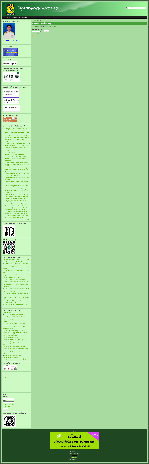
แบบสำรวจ (7, 384)
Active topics (44, 26)
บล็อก (6, 382)
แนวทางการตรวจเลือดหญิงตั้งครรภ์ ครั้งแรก (14, 346)
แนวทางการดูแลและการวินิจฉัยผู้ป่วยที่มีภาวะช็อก (16, 341)
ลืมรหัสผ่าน (7, 406)
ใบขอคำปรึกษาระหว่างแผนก (11, 357)
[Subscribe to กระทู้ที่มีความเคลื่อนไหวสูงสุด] (32, 36)
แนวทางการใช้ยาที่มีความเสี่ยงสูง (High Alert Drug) (16, 332)
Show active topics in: (37, 29)
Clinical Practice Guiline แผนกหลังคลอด (13, 314)
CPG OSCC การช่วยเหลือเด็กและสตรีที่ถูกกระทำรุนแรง (16, 263)
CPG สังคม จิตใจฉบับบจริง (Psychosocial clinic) (14, 277)
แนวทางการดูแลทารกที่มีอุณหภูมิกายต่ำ (13, 335)
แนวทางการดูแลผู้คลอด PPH (11, 337)
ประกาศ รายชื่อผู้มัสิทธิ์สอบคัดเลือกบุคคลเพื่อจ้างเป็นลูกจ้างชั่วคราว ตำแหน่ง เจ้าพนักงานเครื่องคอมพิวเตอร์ (17, 200)
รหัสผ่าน (5, 400)
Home (4, 17)
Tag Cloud (7, 390)
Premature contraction (9, 319)
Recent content (8, 386)
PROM (5, 321)
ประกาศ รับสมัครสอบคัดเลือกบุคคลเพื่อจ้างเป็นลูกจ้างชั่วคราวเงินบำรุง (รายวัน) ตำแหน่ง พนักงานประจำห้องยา (17, 164)
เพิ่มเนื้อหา (7, 378)
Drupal (77, 451)
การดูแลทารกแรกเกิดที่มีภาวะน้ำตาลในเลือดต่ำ (15, 323)
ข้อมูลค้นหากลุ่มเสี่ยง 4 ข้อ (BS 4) (11, 292)
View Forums (35, 26)
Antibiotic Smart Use (8, 312)
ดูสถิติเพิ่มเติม (74, 457)
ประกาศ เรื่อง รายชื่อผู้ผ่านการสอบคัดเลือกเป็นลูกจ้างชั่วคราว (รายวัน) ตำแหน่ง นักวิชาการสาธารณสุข (16, 158)
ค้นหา (6, 380)
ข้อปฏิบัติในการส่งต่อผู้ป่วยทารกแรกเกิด (13, 330)
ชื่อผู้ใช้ (5, 397)
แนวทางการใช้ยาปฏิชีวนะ (10, 334)
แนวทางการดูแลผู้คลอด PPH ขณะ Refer (13, 339)
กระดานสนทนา (8, 376)
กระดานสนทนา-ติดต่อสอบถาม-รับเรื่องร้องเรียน (17, 17)
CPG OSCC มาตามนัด (9, 265)
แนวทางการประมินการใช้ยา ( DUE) (12, 355)
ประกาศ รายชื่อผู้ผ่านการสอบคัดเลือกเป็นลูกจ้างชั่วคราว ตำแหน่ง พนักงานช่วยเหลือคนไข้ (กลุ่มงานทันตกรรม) (16, 190)
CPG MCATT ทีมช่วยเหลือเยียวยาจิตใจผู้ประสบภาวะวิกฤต (16, 259)
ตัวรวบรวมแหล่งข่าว (9, 388)
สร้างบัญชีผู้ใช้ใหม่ (9, 404)
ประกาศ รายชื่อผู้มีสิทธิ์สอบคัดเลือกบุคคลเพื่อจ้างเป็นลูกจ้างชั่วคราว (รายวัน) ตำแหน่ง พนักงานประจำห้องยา (17, 149)
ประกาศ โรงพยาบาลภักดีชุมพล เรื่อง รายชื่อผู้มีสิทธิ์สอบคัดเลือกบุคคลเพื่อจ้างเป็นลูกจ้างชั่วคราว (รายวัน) (17, 169)
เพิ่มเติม (28, 219)
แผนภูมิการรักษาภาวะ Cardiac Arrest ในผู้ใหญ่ (15, 359)
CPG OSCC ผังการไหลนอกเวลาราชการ (13, 261)
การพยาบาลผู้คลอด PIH (10, 325)
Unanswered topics (53, 26)
